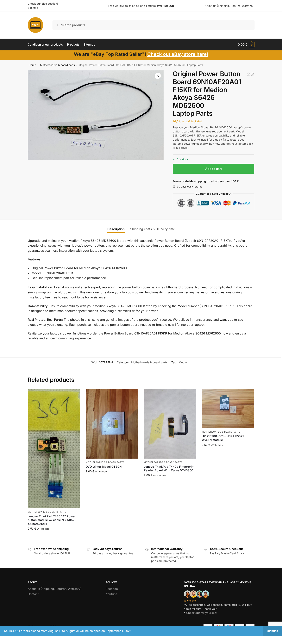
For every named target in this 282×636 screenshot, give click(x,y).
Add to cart (213, 169)
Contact (33, 594)
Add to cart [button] (53, 536)
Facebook (112, 589)
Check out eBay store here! (177, 54)
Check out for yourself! (201, 612)
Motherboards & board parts (57, 65)
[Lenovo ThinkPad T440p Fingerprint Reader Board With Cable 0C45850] (170, 424)
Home (32, 65)
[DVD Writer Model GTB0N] (112, 424)
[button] (246, 44)
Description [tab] (116, 229)
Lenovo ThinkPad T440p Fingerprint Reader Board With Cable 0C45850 (169, 468)
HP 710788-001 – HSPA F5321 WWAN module (223, 438)
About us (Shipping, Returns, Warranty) (229, 5)
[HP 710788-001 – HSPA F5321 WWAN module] (228, 408)
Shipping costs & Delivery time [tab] (152, 229)
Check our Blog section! (43, 3)
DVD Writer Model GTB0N (104, 466)
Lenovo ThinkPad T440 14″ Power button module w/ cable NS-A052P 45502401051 (52, 520)
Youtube (111, 594)
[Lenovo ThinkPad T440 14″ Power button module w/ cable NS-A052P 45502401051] (54, 448)
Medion (183, 362)
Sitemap (33, 7)
